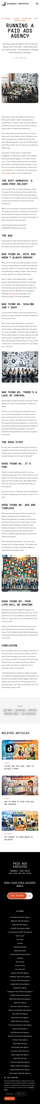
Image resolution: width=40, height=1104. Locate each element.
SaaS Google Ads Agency (20, 1055)
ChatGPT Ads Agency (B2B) (20, 928)
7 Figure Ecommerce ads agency (20, 1025)
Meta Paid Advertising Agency (20, 999)
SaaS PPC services (20, 1058)
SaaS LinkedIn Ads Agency (20, 1066)
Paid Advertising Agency (20, 1017)
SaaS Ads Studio (20, 951)
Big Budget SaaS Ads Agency (20, 1073)
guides (16, 18)
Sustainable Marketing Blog (20, 954)
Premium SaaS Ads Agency (20, 1062)
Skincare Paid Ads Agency (20, 1006)
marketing (26, 18)
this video (6, 173)
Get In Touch (20, 936)
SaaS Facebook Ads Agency (20, 1069)
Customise (9, 1094)
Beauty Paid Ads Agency (20, 973)
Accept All (10, 1098)
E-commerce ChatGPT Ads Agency (20, 932)
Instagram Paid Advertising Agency (20, 991)
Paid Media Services (20, 1043)
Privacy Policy (20, 965)
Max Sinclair (20, 962)
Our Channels (20, 969)
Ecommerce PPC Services (20, 1051)
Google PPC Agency (20, 988)
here (8, 148)
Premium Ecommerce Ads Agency (20, 1036)
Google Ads (15, 294)
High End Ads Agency (20, 1029)
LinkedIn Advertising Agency (20, 995)
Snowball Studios (20, 947)
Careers (20, 943)
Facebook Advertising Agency (20, 977)
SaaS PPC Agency (20, 1003)
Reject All (21, 1094)
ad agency (6, 18)
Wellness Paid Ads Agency (20, 921)
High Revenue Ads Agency (20, 1032)
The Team (20, 939)
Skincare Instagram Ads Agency (20, 1010)
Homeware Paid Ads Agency (20, 917)
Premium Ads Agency (20, 1040)
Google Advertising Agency (20, 984)
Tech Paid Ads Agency (20, 1014)
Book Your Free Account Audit (20, 884)
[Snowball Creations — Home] (15, 4)
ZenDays (20, 958)
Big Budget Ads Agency (20, 1047)
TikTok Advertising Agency (20, 1021)
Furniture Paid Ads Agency (20, 980)
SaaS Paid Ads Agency (20, 925)
